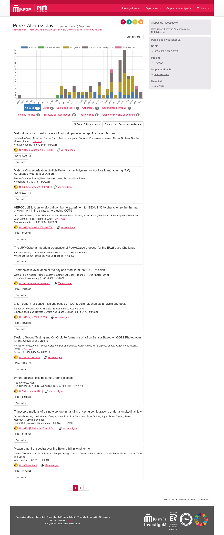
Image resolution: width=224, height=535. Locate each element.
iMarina (140, 162)
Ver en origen (68, 149)
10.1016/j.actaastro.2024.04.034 (36, 227)
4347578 (159, 86)
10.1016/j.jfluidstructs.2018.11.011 (37, 428)
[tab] (180, 23)
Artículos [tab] (32, 107)
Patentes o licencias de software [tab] (120, 114)
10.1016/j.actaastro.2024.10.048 (36, 149)
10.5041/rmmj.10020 (30, 391)
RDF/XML (123, 22)
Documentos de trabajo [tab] (116, 107)
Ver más (37, 141)
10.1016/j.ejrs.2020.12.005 (33, 317)
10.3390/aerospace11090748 (34, 186)
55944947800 (161, 74)
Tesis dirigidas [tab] (88, 114)
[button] (202, 8)
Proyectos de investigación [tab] (59, 114)
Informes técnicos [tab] (28, 114)
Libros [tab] (47, 107)
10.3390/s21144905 (29, 357)
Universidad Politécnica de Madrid (84, 29)
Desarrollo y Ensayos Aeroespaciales (170, 28)
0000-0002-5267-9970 (166, 51)
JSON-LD (129, 22)
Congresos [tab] (90, 107)
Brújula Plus (71, 520)
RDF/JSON (140, 22)
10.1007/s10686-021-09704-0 (34, 283)
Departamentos (153, 8)
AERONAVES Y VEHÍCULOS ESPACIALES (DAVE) (39, 29)
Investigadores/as (131, 8)
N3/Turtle (135, 22)
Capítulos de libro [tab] (67, 107)
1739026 (159, 62)
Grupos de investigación (179, 8)
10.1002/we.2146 (28, 465)
